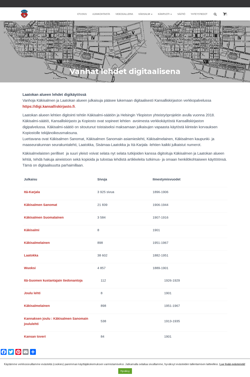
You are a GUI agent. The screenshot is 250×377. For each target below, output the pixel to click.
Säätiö (181, 14)
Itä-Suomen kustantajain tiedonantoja (53, 280)
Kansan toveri (35, 336)
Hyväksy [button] (125, 371)
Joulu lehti (32, 293)
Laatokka (31, 255)
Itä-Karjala (32, 192)
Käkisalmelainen (37, 243)
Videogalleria (124, 14)
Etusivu (82, 14)
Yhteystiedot (199, 14)
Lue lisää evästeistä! (232, 364)
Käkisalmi (145, 14)
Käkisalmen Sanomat (40, 205)
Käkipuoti (164, 14)
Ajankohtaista (101, 14)
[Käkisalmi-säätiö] (24, 14)
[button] (151, 14)
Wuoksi (30, 268)
